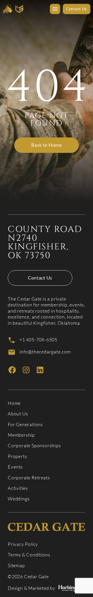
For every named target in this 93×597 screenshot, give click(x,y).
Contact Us (40, 277)
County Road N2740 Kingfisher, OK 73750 (45, 242)
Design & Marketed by (31, 588)
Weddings (18, 498)
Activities (18, 488)
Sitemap (16, 565)
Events (15, 466)
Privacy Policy (23, 544)
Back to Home (46, 144)
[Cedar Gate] (13, 9)
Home (14, 403)
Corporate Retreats (29, 477)
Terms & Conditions (29, 554)
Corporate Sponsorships (34, 445)
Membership (21, 435)
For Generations (25, 424)
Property (17, 456)
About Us (18, 413)
